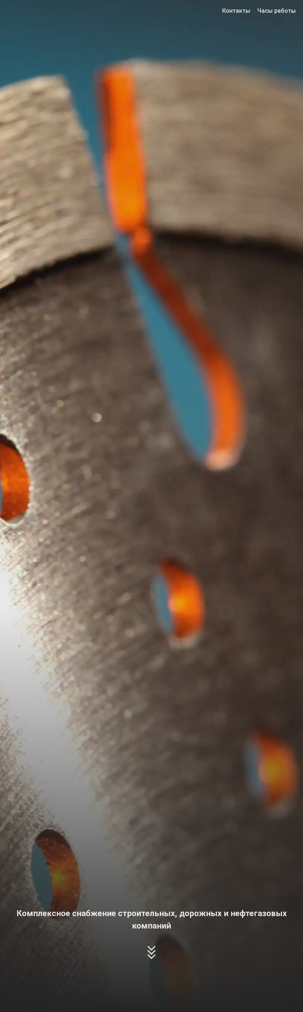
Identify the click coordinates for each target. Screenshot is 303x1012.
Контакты (236, 10)
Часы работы (276, 10)
